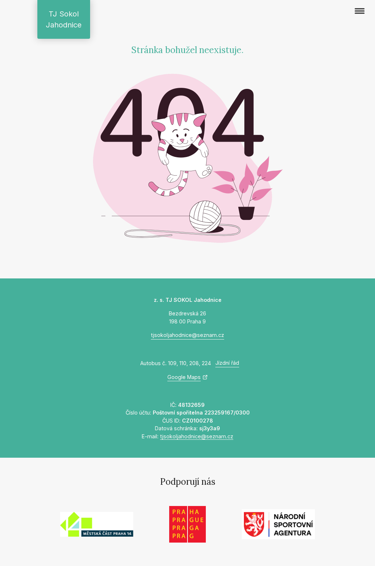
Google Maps (184, 377)
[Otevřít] (360, 11)
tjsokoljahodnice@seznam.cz (187, 335)
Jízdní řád (227, 363)
